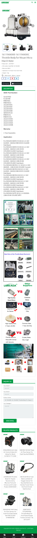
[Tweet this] (8, 78)
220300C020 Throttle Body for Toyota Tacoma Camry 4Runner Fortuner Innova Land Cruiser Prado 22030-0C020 (10, 482)
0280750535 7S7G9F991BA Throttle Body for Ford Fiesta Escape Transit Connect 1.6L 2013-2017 (26, 514)
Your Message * (7, 403)
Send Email (17, 83)
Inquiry (6, 83)
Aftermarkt (8, 75)
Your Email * (7, 391)
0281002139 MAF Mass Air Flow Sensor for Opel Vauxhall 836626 (27, 452)
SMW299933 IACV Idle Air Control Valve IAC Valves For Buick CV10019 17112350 (10, 453)
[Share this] (4, 78)
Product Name (7, 397)
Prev (4, 25)
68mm (14, 75)
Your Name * (7, 385)
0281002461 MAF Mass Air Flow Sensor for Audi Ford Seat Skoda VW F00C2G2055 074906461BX (10, 513)
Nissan (18, 75)
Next (32, 25)
